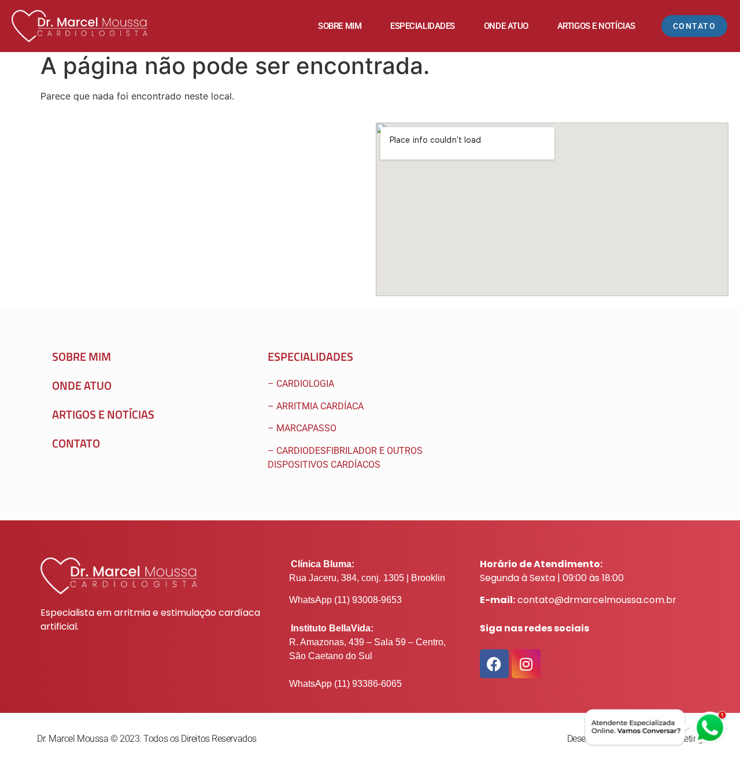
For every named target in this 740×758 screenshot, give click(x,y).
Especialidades (422, 26)
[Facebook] (494, 663)
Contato (76, 443)
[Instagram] (526, 663)
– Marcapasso (303, 428)
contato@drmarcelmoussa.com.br (596, 600)
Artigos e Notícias (596, 26)
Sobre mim (339, 26)
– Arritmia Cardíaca (316, 406)
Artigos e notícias (103, 414)
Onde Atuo (506, 26)
